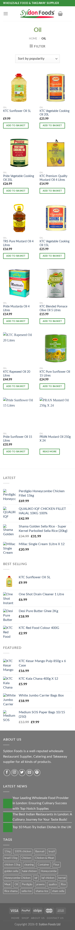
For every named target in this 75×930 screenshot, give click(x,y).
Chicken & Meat (44, 858)
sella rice (26, 891)
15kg (7, 851)
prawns (40, 884)
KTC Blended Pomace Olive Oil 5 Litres (53, 308)
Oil (16, 884)
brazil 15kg (11, 858)
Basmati (40, 851)
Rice (63, 884)
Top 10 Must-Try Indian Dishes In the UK (41, 827)
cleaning (29, 864)
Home (33, 38)
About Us (38, 918)
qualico (53, 884)
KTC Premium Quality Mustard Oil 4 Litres (53, 178)
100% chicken (23, 851)
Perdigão (27, 884)
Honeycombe (49, 871)
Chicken (26, 858)
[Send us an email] (29, 772)
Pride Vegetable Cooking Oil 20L (18, 178)
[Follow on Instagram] (14, 772)
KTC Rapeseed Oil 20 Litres (16, 373)
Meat (7, 884)
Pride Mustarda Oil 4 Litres (16, 308)
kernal (62, 878)
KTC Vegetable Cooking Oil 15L (54, 243)
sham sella (58, 891)
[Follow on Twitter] (22, 772)
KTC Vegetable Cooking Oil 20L (54, 113)
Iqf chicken (47, 878)
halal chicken (29, 871)
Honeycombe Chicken (17, 878)
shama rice (42, 891)
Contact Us (55, 918)
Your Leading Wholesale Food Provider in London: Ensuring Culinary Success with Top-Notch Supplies (40, 803)
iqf (36, 878)
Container (43, 864)
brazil (52, 851)
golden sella (11, 871)
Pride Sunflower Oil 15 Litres (17, 438)
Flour (56, 864)
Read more (50, 451)
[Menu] (5, 13)
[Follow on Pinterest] (37, 772)
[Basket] (60, 13)
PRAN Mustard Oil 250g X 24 (55, 438)
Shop (25, 918)
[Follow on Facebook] (7, 772)
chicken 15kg (12, 864)
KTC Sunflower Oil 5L (17, 111)
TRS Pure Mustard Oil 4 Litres (18, 243)
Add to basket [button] (15, 125)
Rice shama (11, 891)
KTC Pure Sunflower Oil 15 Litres (55, 373)
